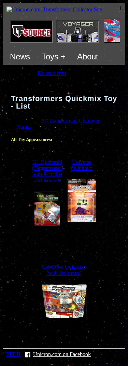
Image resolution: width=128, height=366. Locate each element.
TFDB (13, 354)
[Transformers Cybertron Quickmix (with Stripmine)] (64, 316)
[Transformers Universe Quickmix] (82, 220)
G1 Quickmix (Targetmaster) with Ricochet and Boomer (47, 171)
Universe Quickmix (82, 165)
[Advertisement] (69, 244)
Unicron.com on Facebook (62, 354)
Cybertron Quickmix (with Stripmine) (64, 270)
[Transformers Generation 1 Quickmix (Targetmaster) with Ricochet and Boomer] (47, 224)
